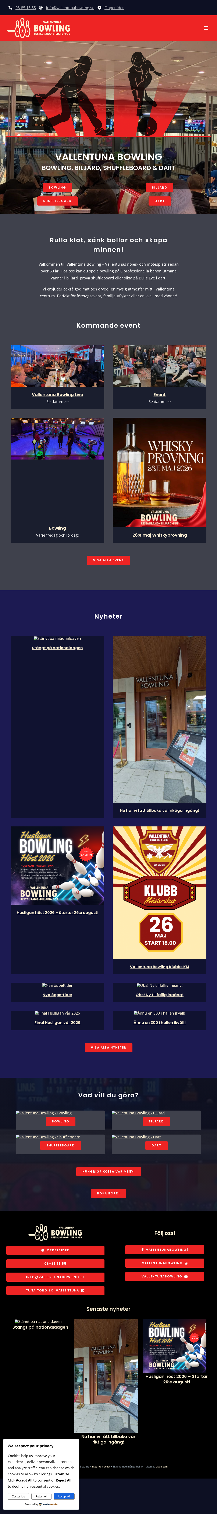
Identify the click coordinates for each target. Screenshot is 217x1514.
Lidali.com (162, 1466)
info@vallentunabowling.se (70, 7)
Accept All (64, 1496)
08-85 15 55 (25, 7)
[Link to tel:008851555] (10, 8)
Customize (18, 1496)
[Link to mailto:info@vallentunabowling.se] (41, 8)
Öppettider (114, 7)
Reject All (41, 1496)
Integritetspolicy (101, 1466)
